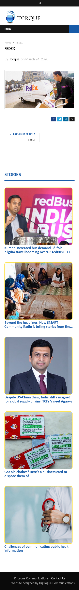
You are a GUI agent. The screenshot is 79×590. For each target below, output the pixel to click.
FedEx (31, 140)
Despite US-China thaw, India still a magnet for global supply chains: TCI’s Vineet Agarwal (38, 400)
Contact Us (58, 578)
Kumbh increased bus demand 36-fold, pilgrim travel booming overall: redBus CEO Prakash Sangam (37, 250)
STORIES (12, 174)
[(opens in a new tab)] (38, 216)
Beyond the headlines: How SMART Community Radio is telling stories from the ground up (37, 325)
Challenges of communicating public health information (37, 549)
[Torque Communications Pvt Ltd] (22, 17)
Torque (14, 59)
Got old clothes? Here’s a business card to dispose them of (35, 474)
